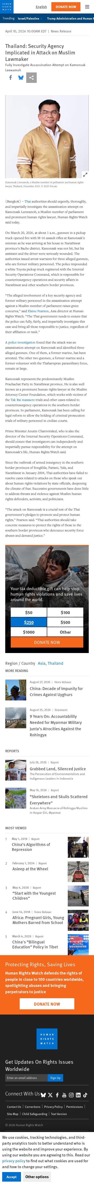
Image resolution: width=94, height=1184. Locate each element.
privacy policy (13, 1160)
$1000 (29, 632)
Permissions (74, 1107)
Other (65, 632)
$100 (65, 612)
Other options (37, 1176)
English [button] (41, 6)
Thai (27, 201)
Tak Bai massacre (22, 399)
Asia (41, 663)
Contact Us (14, 1107)
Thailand (55, 663)
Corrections (32, 1107)
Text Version (59, 1114)
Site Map (12, 1114)
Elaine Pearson (38, 311)
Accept (12, 1176)
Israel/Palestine (28, 18)
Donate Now (66, 6)
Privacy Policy (53, 1107)
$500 (65, 622)
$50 (28, 612)
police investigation (21, 342)
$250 (29, 622)
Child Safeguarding (34, 1114)
